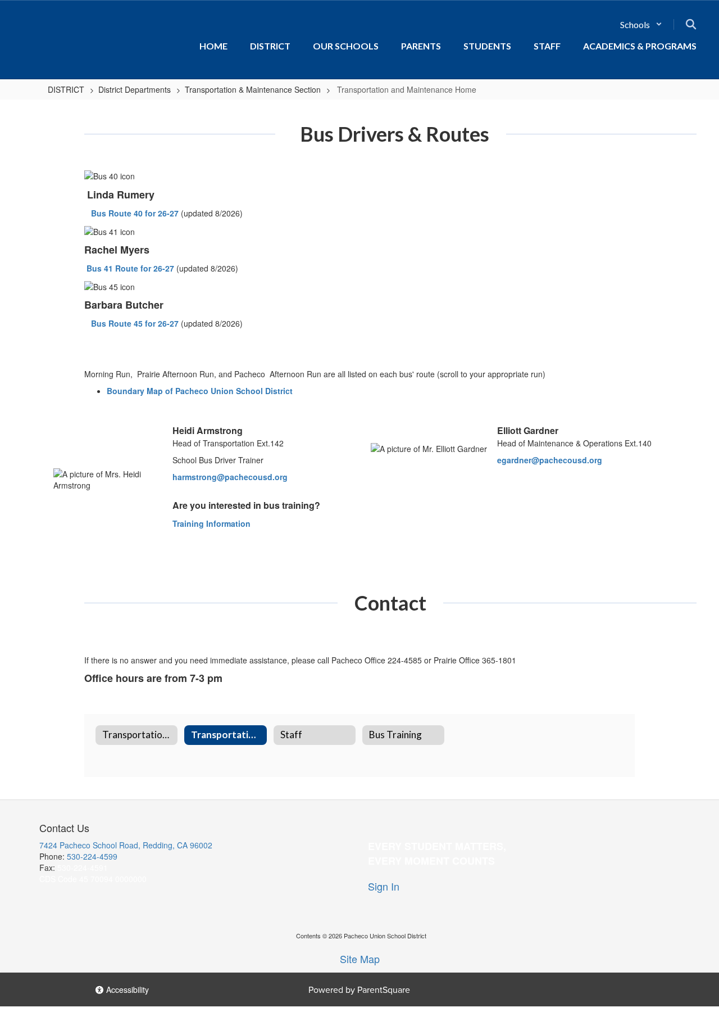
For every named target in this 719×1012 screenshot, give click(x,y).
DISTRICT (66, 89)
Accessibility (126, 989)
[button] (641, 24)
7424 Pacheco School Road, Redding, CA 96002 (125, 845)
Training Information (211, 523)
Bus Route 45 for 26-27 (135, 323)
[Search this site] (691, 24)
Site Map (360, 958)
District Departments (134, 89)
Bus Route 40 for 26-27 (135, 213)
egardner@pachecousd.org (549, 460)
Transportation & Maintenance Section (253, 89)
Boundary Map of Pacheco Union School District (200, 390)
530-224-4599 (92, 856)
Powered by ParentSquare (359, 989)
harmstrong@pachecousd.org (230, 476)
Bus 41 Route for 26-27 (130, 268)
